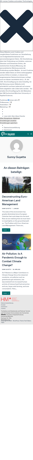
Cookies (3, 308)
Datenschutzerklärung (12, 127)
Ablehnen (16, 118)
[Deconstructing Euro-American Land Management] (16, 185)
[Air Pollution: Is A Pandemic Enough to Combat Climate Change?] (16, 242)
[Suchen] (28, 134)
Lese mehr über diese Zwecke (14, 116)
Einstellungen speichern (8, 123)
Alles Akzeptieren (6, 118)
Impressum (8, 130)
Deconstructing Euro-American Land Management (15, 200)
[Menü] (31, 134)
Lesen (6, 230)
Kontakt (3, 305)
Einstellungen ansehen (8, 121)
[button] (16, 26)
